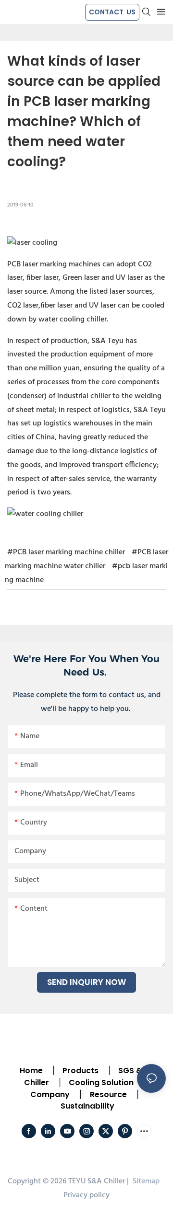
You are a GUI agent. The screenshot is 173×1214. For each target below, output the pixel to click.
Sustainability (87, 1105)
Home (31, 1070)
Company (50, 1094)
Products (80, 1070)
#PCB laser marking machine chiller (66, 552)
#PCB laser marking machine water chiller (86, 559)
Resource (108, 1094)
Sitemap (145, 1181)
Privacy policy (86, 1195)
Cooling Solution (101, 1082)
